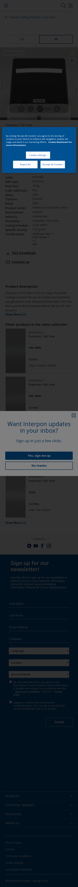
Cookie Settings (38, 155)
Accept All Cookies (53, 164)
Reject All (25, 164)
